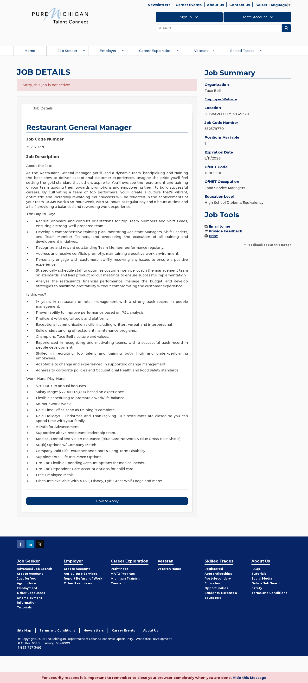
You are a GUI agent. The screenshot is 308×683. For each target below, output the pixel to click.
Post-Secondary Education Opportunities (218, 583)
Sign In (186, 17)
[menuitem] (29, 51)
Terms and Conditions (269, 593)
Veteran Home (169, 569)
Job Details (43, 108)
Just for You (26, 578)
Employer (108, 51)
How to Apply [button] (107, 501)
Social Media (261, 578)
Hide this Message (249, 678)
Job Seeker (67, 51)
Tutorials (24, 607)
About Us (215, 5)
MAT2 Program (123, 573)
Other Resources (31, 593)
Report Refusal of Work (83, 578)
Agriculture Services (80, 573)
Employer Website (221, 99)
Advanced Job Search (34, 569)
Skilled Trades (242, 51)
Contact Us (239, 5)
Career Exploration (155, 51)
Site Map (24, 630)
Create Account (254, 17)
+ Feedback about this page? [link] (267, 245)
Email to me (219, 226)
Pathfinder (119, 569)
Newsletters (159, 5)
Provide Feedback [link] (225, 231)
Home (30, 51)
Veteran (201, 51)
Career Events (189, 5)
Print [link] (213, 236)
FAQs (255, 569)
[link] (60, 15)
